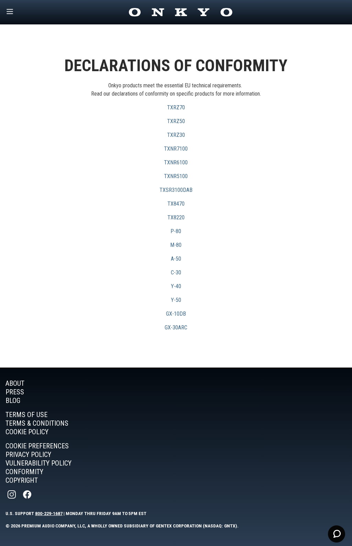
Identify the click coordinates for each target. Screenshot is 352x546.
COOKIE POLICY (27, 432)
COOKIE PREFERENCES (37, 446)
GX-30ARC (176, 327)
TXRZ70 (176, 107)
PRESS (15, 392)
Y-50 (176, 300)
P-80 (175, 231)
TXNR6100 (176, 162)
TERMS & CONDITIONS (37, 423)
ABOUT (15, 383)
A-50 (176, 258)
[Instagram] (12, 494)
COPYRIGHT (22, 480)
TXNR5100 (176, 176)
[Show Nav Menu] (10, 12)
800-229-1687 (49, 513)
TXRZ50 (176, 121)
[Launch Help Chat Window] (336, 534)
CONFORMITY (24, 472)
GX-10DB (176, 313)
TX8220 (176, 217)
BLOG (13, 400)
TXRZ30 (176, 135)
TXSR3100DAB (176, 190)
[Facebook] (28, 494)
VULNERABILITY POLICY (39, 463)
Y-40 (176, 286)
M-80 (176, 245)
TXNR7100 (176, 148)
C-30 (176, 272)
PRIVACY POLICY (28, 454)
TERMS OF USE (26, 415)
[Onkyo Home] (180, 12)
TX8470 (176, 203)
